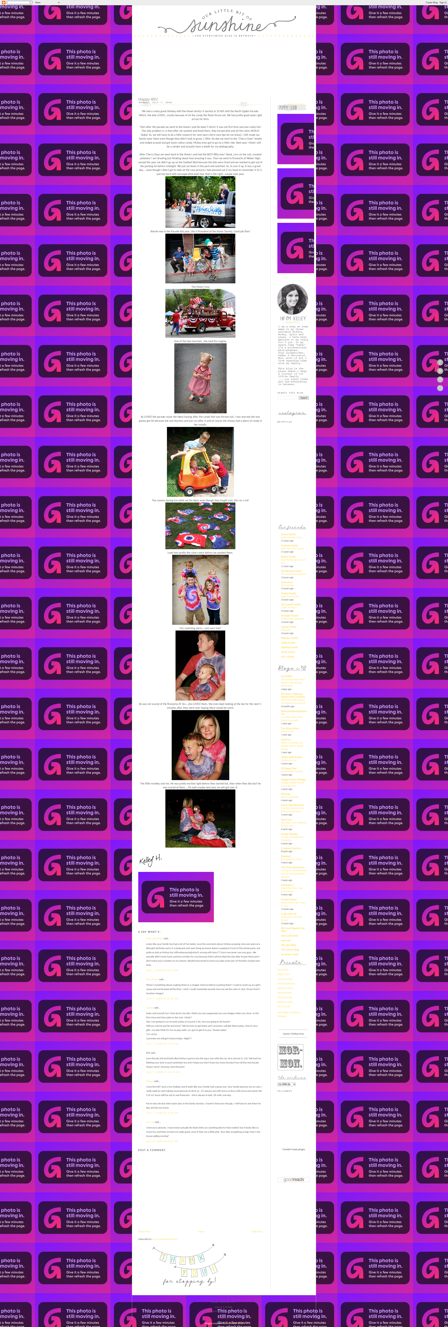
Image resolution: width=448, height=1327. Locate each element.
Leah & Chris (283, 974)
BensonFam (152, 979)
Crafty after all (288, 914)
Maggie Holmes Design (293, 779)
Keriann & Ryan (285, 988)
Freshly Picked (289, 899)
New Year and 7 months (292, 548)
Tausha (149, 1008)
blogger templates (213, 1323)
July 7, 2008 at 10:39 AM (163, 1072)
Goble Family (288, 643)
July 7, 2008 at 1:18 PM (162, 1113)
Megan (149, 1081)
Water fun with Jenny (291, 537)
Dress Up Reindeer (290, 797)
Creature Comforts (291, 848)
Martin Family (288, 593)
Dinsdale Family (289, 616)
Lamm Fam (287, 582)
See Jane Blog (288, 945)
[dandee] (286, 856)
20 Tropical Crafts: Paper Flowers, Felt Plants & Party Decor (293, 682)
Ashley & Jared (285, 1002)
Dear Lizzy (286, 820)
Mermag (285, 794)
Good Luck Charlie (290, 596)
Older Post (256, 1231)
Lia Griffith (286, 676)
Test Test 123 (287, 731)
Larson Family (288, 534)
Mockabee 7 (287, 885)
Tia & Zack (282, 970)
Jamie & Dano (284, 993)
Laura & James (284, 979)
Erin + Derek (287, 657)
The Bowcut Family (291, 571)
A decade (285, 630)
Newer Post (144, 1231)
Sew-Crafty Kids (289, 936)
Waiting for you (288, 760)
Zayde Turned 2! (289, 607)
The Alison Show (290, 728)
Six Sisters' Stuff (289, 954)
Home (201, 1231)
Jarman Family (288, 627)
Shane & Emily (284, 997)
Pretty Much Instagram (292, 619)
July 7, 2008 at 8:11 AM (162, 970)
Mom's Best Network (292, 805)
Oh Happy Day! (289, 768)
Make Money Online (233, 1323)
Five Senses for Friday (291, 859)
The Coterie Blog (290, 950)
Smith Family (288, 652)
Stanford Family (289, 647)
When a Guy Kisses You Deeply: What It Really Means (292, 746)
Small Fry (286, 740)
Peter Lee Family (154, 938)
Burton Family (288, 557)
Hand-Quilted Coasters (292, 771)
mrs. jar (150, 1122)
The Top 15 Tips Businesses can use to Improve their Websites (294, 873)
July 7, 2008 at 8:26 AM (162, 998)
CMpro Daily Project (292, 757)
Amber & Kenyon (286, 983)
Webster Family (289, 638)
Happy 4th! (148, 99)
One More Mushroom (292, 867)
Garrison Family (289, 545)
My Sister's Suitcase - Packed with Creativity (293, 695)
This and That (287, 585)
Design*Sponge (289, 834)
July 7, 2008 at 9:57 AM (162, 1044)
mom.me (286, 940)
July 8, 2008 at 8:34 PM (162, 1141)
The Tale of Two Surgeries (293, 574)
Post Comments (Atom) (164, 1239)
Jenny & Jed (283, 1006)
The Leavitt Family (291, 604)
